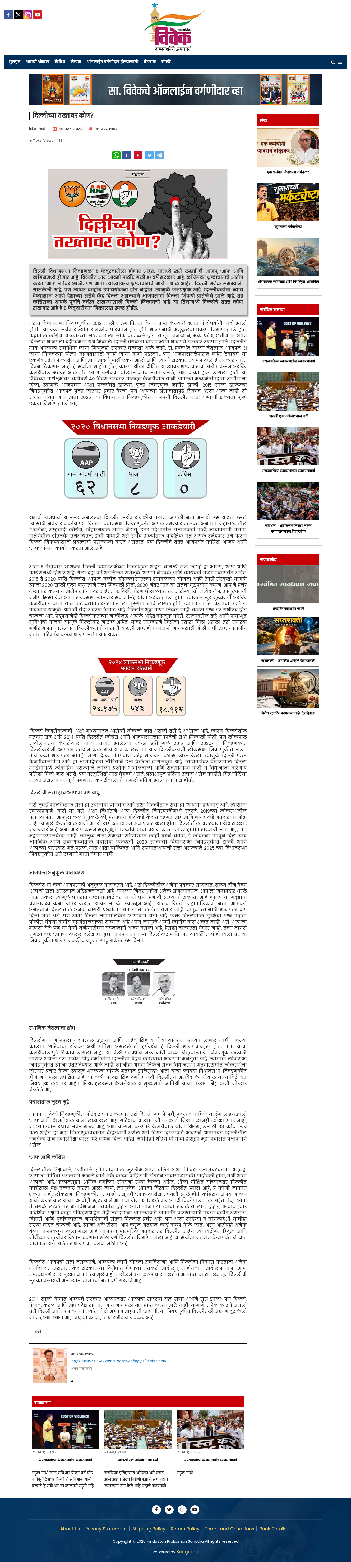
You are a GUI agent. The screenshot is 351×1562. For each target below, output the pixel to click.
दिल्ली (38, 1332)
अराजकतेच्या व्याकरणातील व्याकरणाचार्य (65, 1459)
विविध (60, 62)
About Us (70, 1528)
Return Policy (185, 1528)
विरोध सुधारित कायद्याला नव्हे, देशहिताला (288, 713)
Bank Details (273, 1528)
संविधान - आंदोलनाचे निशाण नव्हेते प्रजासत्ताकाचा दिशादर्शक (288, 528)
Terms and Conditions (229, 1528)
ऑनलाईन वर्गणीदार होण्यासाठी (112, 62)
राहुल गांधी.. (186, 1473)
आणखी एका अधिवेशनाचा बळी (138, 1459)
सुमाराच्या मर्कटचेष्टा (288, 226)
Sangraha (187, 1552)
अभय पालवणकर (106, 129)
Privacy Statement (106, 1528)
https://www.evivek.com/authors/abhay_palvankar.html (118, 1360)
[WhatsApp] (116, 155)
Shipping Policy (148, 1528)
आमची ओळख (37, 62)
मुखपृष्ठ (14, 62)
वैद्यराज (150, 62)
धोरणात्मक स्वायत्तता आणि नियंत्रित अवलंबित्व (288, 281)
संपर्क (166, 62)
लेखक (76, 62)
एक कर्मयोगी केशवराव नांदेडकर (288, 171)
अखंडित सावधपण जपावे (288, 608)
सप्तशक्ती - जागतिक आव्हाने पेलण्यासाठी (288, 660)
